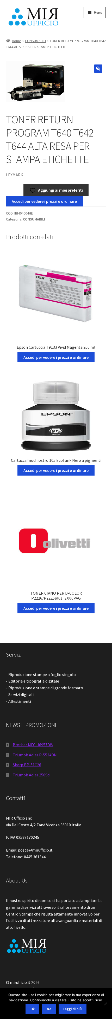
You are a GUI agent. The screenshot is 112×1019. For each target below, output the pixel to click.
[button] (98, 68)
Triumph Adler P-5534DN (35, 754)
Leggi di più (72, 1009)
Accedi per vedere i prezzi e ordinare (44, 201)
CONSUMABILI (35, 40)
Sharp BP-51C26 (27, 764)
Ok (32, 1009)
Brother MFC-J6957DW (33, 744)
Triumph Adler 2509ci (31, 774)
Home (16, 40)
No (49, 1009)
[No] (105, 1003)
